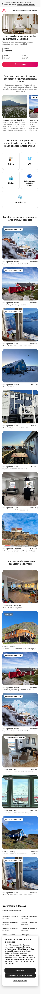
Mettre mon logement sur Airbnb (24, 11)
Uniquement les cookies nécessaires (20, 975)
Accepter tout (20, 970)
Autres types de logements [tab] (11, 910)
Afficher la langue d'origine (26, 5)
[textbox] (11, 58)
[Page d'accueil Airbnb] (4, 10)
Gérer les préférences (20, 981)
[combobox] (20, 51)
